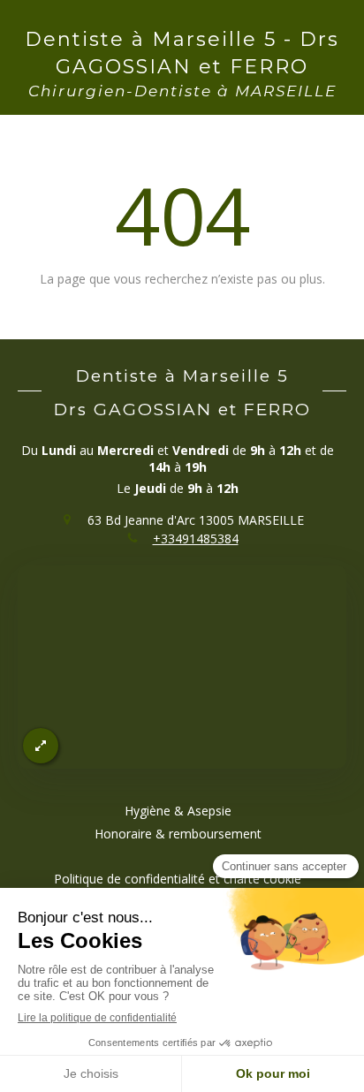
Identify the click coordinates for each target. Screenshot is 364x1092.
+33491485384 (196, 538)
